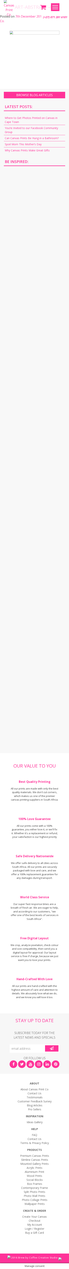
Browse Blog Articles (34, 95)
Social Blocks (34, 1180)
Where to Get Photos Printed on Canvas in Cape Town (31, 120)
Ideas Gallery (35, 1122)
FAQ (34, 1135)
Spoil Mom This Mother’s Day (23, 144)
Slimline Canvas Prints (34, 1160)
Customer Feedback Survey (35, 1101)
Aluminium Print (34, 1172)
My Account (34, 1224)
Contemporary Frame (34, 1188)
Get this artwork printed (34, 201)
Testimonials (35, 1097)
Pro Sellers (34, 1109)
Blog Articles (34, 1105)
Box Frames (34, 1184)
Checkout (34, 1220)
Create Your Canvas (34, 1216)
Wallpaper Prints (35, 1204)
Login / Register (34, 1228)
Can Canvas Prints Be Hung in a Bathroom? (32, 138)
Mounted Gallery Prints (34, 1164)
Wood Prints (34, 1176)
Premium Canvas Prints (34, 1156)
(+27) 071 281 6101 (55, 17)
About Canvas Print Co (34, 1089)
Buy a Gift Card (34, 1232)
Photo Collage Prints (34, 1200)
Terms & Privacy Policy (34, 1143)
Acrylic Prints (34, 1168)
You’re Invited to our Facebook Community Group (31, 130)
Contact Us (34, 1093)
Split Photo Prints (34, 1192)
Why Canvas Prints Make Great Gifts (27, 150)
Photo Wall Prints (34, 1196)
